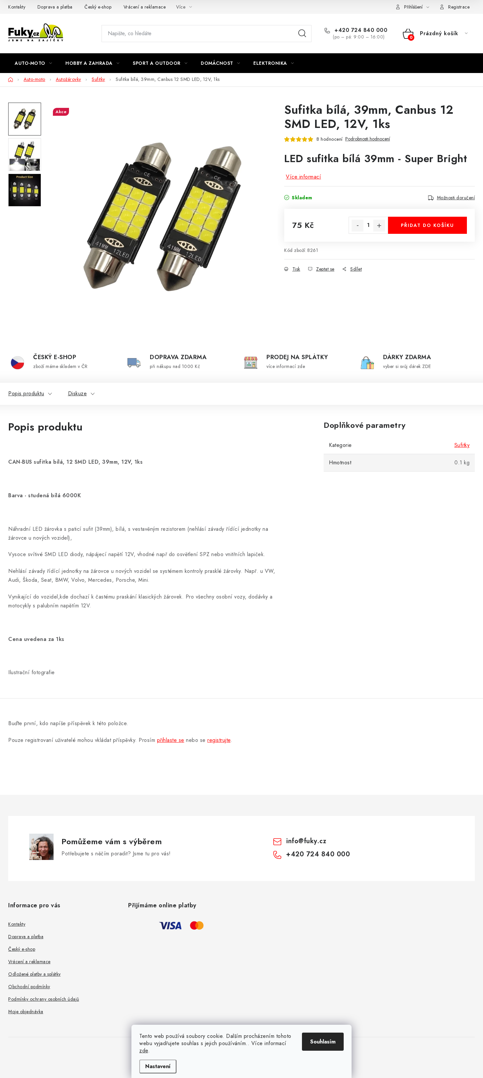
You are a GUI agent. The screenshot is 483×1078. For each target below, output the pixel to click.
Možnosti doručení (456, 197)
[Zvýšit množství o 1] (379, 226)
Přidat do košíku (427, 225)
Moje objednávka (25, 1011)
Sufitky (462, 445)
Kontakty (16, 7)
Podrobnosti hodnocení (367, 139)
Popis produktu (26, 393)
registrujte (219, 740)
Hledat (302, 33)
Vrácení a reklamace (145, 7)
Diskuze (77, 393)
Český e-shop (97, 7)
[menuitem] (33, 63)
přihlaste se (170, 740)
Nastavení (158, 1066)
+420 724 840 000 (360, 30)
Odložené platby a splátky (34, 974)
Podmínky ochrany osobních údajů (43, 999)
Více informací (303, 177)
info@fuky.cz (306, 841)
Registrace (459, 7)
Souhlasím (322, 1041)
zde (143, 1050)
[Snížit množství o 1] (357, 226)
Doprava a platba (55, 7)
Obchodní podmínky (29, 986)
